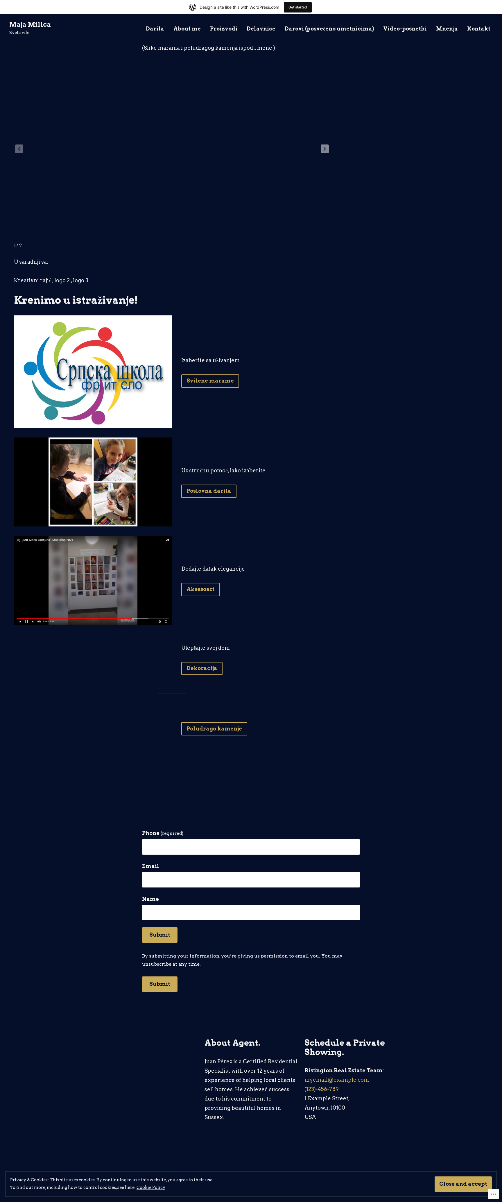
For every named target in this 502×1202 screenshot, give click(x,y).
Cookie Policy (151, 1187)
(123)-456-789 (321, 1089)
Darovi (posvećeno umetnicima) (329, 29)
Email (150, 866)
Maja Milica (30, 24)
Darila (155, 29)
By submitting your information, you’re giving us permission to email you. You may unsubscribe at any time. (242, 960)
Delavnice (261, 29)
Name (150, 899)
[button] (325, 148)
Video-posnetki (405, 29)
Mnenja (447, 29)
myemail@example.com (336, 1080)
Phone (162, 833)
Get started (297, 7)
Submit (159, 935)
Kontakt (478, 29)
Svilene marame (210, 381)
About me (187, 29)
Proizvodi (223, 29)
